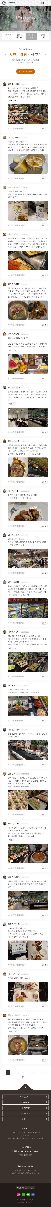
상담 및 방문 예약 (24, 1108)
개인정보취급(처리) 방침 (25, 1188)
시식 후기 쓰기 (27, 71)
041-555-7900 (32, 1151)
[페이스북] (33, 1194)
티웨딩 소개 (24, 1096)
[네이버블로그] (23, 1194)
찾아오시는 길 (24, 1102)
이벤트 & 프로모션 (8, 36)
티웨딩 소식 (43, 36)
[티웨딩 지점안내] (42, 3)
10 (23, 1077)
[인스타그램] (19, 1194)
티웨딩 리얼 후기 (19, 36)
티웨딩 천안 (9, 3)
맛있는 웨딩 (31, 36)
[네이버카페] (28, 1194)
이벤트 (24, 1119)
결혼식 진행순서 (24, 1113)
